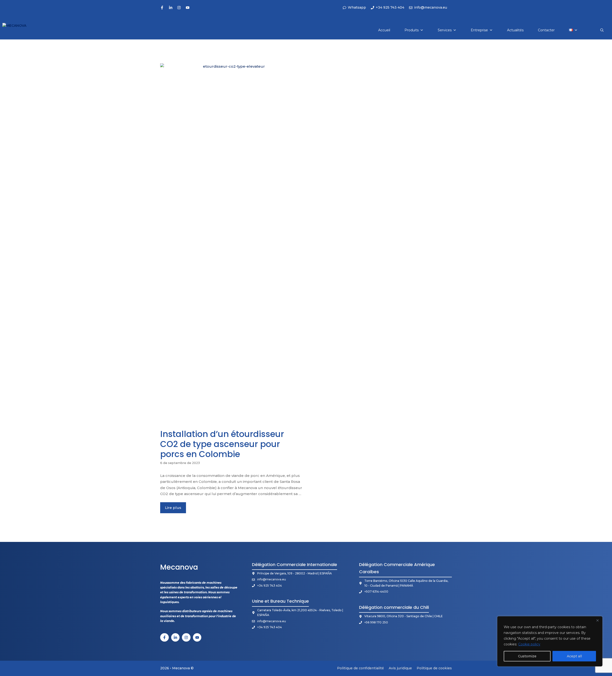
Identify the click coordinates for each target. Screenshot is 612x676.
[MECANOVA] (19, 30)
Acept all (574, 656)
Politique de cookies (434, 668)
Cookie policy (529, 644)
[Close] (597, 620)
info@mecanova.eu (271, 579)
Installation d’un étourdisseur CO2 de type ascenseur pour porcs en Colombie (222, 444)
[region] (549, 641)
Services (445, 30)
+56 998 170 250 (376, 622)
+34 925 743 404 (269, 585)
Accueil (384, 30)
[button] (602, 30)
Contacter (546, 30)
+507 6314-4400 (376, 591)
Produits (411, 30)
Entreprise (479, 30)
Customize (527, 656)
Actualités (515, 30)
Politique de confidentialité (360, 668)
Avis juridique (400, 668)
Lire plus (173, 507)
